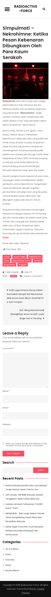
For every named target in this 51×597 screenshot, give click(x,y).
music (7, 256)
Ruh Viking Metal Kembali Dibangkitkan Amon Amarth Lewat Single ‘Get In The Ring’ (27, 314)
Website (7, 424)
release (37, 260)
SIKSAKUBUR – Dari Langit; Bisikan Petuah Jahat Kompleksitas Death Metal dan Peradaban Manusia (25, 517)
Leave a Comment (33, 276)
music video (20, 256)
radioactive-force (21, 260)
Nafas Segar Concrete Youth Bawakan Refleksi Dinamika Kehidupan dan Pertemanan (24, 530)
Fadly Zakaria (12, 272)
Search (8, 463)
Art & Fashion (12, 549)
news (6, 260)
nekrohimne (35, 256)
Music (13, 276)
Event (8, 554)
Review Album (12, 570)
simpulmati (9, 264)
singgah (22, 264)
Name (6, 391)
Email (6, 407)
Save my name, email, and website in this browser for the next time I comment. (26, 445)
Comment (9, 348)
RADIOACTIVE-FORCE (25, 8)
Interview (10, 559)
